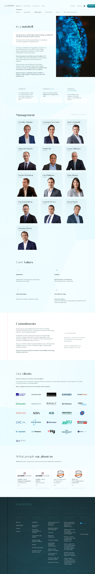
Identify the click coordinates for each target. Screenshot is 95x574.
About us (19, 6)
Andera (67, 422)
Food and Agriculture (37, 547)
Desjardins (21, 404)
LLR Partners (36, 431)
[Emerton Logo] (7, 5)
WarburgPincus (36, 404)
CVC (21, 422)
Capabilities (36, 6)
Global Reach (19, 525)
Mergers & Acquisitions (51, 536)
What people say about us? (71, 12)
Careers (79, 6)
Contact (91, 5)
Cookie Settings (84, 534)
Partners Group (82, 422)
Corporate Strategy (53, 540)
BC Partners (36, 422)
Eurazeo (67, 394)
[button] (84, 7)
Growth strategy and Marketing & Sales (53, 558)
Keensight (67, 431)
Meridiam (67, 413)
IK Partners (67, 404)
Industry (34, 544)
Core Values (37, 12)
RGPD (23, 571)
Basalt (51, 404)
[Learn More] (24, 478)
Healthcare (35, 522)
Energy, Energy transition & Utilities (37, 540)
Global (72, 6)
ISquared (21, 431)
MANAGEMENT (27, 12)
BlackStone (51, 394)
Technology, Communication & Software (36, 531)
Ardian (21, 413)
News (43, 6)
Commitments (48, 12)
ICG (51, 413)
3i (82, 413)
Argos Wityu (82, 404)
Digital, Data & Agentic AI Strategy (53, 549)
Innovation (50, 532)
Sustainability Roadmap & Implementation (52, 544)
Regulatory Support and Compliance (53, 528)
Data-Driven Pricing (53, 562)
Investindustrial (82, 431)
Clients (58, 12)
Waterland (36, 394)
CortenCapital (82, 394)
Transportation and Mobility (37, 536)
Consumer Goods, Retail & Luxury (37, 551)
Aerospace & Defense (35, 526)
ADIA (36, 413)
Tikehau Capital (21, 441)
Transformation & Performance (52, 554)
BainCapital (51, 422)
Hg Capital (51, 431)
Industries (27, 6)
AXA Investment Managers (21, 394)
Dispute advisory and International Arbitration (53, 524)
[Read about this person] (27, 131)
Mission (18, 12)
